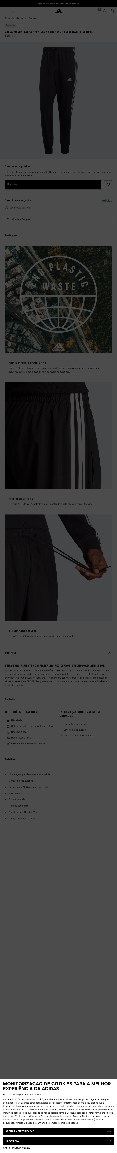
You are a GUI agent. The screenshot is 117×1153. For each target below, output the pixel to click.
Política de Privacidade (41, 1116)
